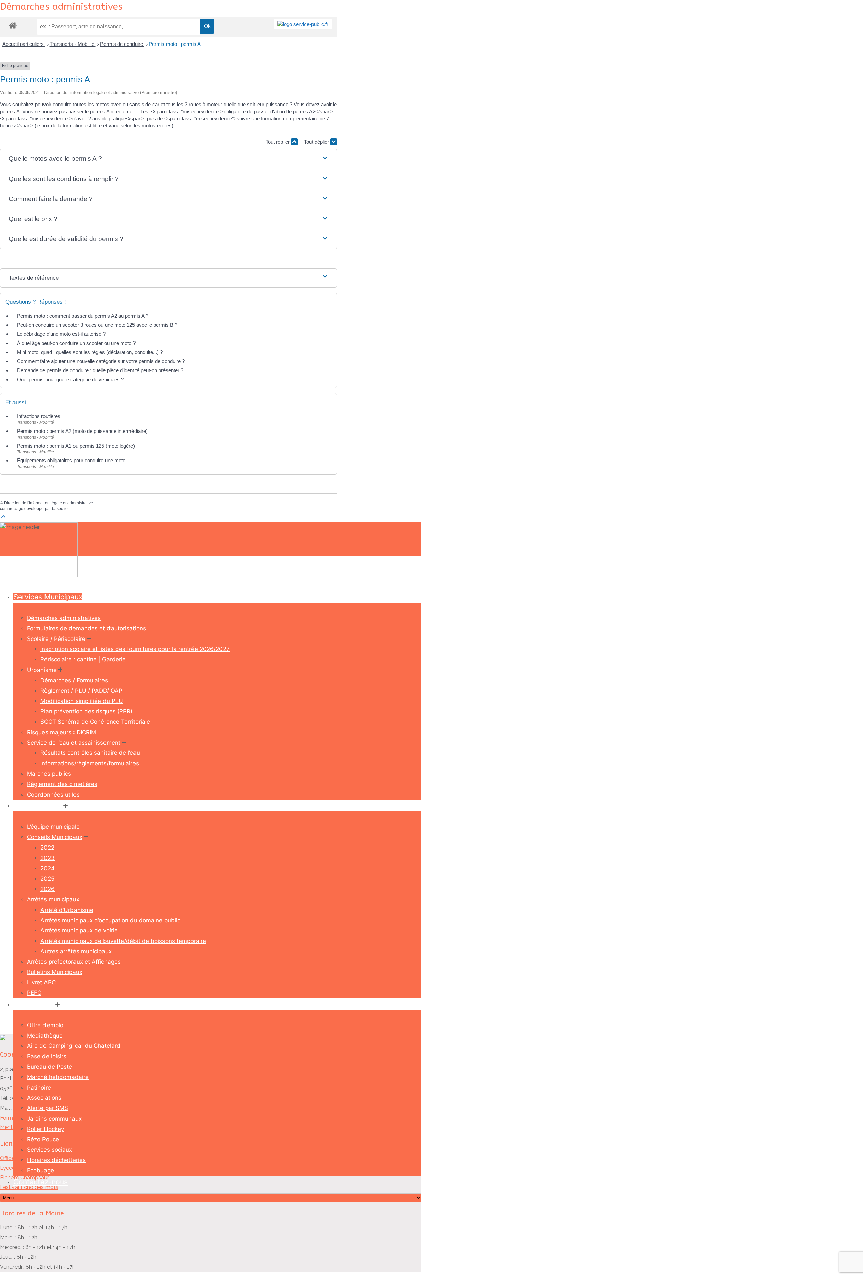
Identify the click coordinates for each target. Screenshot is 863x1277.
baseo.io (60, 508)
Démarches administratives (64, 618)
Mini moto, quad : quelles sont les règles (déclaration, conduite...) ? (90, 352)
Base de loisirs (46, 1056)
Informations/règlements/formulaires (89, 763)
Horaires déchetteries (56, 1160)
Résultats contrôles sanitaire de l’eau (90, 752)
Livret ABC (41, 982)
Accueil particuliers (23, 44)
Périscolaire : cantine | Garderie (83, 659)
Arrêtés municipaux (53, 899)
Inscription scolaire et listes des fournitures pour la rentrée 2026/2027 (135, 649)
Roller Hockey (45, 1129)
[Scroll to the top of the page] (3, 517)
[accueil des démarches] (12, 25)
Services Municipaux (47, 597)
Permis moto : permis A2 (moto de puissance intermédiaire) (82, 431)
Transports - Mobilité (73, 44)
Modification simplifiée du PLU (81, 700)
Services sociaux (49, 1149)
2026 (47, 889)
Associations (44, 1097)
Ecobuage (40, 1170)
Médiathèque (45, 1035)
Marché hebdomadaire (58, 1077)
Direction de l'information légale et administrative (48, 503)
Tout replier (278, 142)
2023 (47, 858)
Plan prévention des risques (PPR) (86, 711)
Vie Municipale (37, 805)
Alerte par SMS (47, 1108)
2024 (47, 868)
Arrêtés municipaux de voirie (79, 930)
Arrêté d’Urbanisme (66, 910)
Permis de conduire (122, 44)
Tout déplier (317, 142)
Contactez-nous (40, 1182)
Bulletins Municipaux (54, 972)
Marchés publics (49, 773)
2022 (47, 847)
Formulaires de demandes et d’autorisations (86, 628)
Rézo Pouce (43, 1139)
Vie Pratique (33, 1004)
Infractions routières (38, 416)
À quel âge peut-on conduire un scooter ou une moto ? (76, 343)
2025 (47, 878)
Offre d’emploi (46, 1025)
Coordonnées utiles (53, 794)
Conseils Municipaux (54, 837)
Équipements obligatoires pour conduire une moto (71, 460)
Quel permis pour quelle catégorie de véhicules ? (70, 379)
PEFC (34, 992)
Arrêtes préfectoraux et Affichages (74, 961)
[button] (168, 159)
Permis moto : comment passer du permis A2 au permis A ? (82, 316)
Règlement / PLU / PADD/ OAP (81, 690)
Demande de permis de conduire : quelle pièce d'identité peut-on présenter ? (100, 370)
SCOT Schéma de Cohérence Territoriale (95, 721)
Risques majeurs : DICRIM (61, 732)
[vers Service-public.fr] (303, 24)
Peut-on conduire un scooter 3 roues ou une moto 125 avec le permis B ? (97, 325)
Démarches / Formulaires (74, 680)
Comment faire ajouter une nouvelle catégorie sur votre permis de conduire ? (101, 361)
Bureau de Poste (49, 1066)
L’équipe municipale (53, 826)
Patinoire (39, 1087)
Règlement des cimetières (62, 784)
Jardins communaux (54, 1118)
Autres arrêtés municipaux (76, 951)
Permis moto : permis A (175, 44)
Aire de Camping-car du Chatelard (73, 1045)
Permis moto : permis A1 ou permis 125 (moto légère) (76, 446)
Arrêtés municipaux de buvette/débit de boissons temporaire (123, 941)
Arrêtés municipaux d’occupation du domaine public (110, 920)
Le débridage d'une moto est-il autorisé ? (61, 334)
